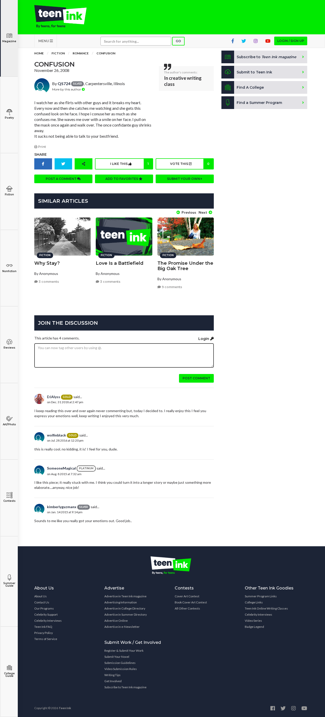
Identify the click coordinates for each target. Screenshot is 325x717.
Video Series (253, 620)
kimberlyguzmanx (61, 507)
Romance (81, 53)
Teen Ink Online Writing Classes (266, 608)
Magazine (9, 41)
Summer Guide (9, 584)
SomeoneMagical (61, 468)
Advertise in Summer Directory (125, 614)
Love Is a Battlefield (119, 263)
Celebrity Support (46, 614)
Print (41, 147)
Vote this (189, 164)
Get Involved (113, 681)
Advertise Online (116, 620)
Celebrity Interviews (48, 620)
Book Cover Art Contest (191, 602)
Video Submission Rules (120, 669)
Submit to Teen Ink (254, 72)
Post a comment (61, 179)
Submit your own (184, 179)
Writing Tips (112, 675)
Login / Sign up (290, 41)
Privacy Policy (43, 633)
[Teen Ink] (65, 16)
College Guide (9, 675)
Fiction (9, 194)
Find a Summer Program (259, 102)
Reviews (9, 347)
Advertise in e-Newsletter (122, 627)
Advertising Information (120, 602)
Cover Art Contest (187, 596)
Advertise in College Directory (124, 608)
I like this (129, 164)
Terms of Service (45, 639)
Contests (9, 501)
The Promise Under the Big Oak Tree (185, 265)
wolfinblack (56, 435)
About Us (40, 596)
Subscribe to (266, 57)
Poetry (9, 117)
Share (40, 154)
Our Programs (44, 608)
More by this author (67, 89)
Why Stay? (47, 263)
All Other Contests (187, 608)
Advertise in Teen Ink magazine (125, 596)
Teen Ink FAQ (43, 627)
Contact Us (41, 602)
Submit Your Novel (116, 657)
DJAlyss (53, 397)
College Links (254, 602)
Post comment (196, 378)
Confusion (105, 53)
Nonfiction (9, 271)
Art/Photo (9, 424)
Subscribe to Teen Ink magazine (125, 687)
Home (39, 53)
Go (178, 41)
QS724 (64, 83)
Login (204, 338)
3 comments (48, 282)
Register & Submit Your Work (123, 650)
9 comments (171, 287)
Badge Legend (254, 627)
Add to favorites (122, 179)
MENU (44, 41)
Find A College (250, 87)
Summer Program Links (261, 596)
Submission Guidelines (120, 663)
